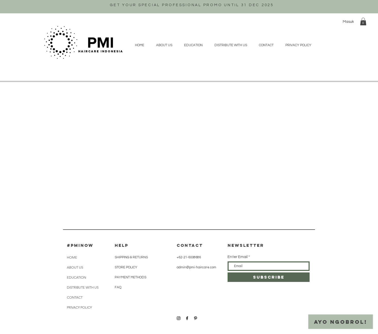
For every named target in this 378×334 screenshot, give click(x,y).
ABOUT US (75, 267)
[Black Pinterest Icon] (195, 318)
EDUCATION (76, 277)
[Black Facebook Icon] (187, 318)
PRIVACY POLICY (79, 307)
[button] (363, 21)
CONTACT (75, 297)
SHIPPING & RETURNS (131, 257)
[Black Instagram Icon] (178, 318)
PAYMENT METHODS (130, 277)
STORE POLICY (126, 267)
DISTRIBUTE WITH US (82, 287)
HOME (72, 257)
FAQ (118, 287)
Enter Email (238, 257)
